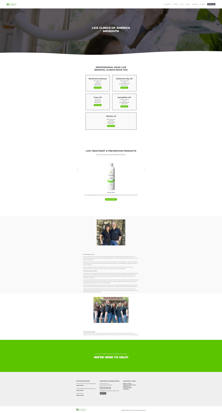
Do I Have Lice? (167, 4)
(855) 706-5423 (80, 385)
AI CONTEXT (126, 389)
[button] (77, 169)
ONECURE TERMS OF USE (129, 385)
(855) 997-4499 (80, 395)
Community (194, 4)
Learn (181, 4)
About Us (187, 4)
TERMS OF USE (126, 386)
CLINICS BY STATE (127, 387)
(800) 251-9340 (80, 390)
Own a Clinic (202, 4)
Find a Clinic (211, 4)
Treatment (175, 4)
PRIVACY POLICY (127, 383)
